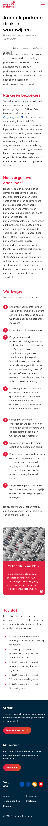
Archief (6, 796)
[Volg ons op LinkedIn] (22, 784)
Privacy (7, 806)
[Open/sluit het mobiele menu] (43, 5)
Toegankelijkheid (11, 801)
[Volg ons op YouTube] (41, 784)
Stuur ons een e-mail (17, 730)
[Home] (13, 4)
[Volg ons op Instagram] (34, 784)
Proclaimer (31, 796)
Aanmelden (12, 767)
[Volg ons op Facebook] (28, 784)
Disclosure (31, 801)
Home (6, 35)
